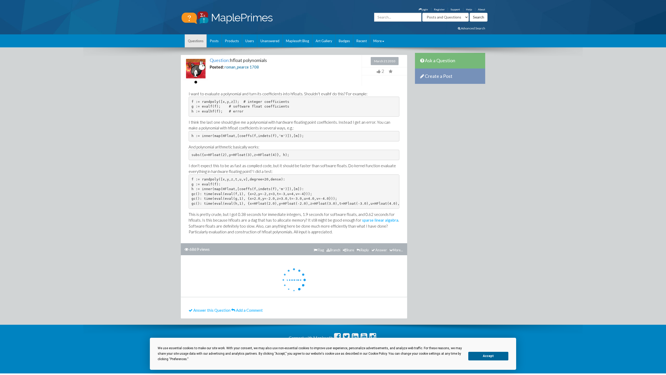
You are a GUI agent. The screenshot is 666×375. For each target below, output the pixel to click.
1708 (254, 67)
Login (424, 9)
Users (249, 41)
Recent (361, 41)
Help (469, 9)
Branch (335, 250)
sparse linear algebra (380, 220)
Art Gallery (324, 41)
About (481, 9)
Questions (195, 41)
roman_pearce (237, 67)
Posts (214, 41)
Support (455, 9)
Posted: (217, 67)
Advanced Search (472, 28)
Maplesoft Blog (297, 41)
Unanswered (269, 41)
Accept (488, 356)
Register (439, 9)
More (377, 41)
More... (398, 250)
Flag (320, 250)
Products (232, 41)
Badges (344, 41)
